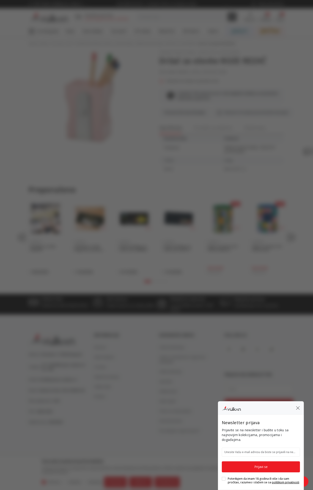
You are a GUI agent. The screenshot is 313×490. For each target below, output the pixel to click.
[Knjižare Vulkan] (231, 408)
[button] (298, 408)
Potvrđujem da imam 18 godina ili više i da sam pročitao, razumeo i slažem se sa (263, 480)
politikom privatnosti (285, 482)
